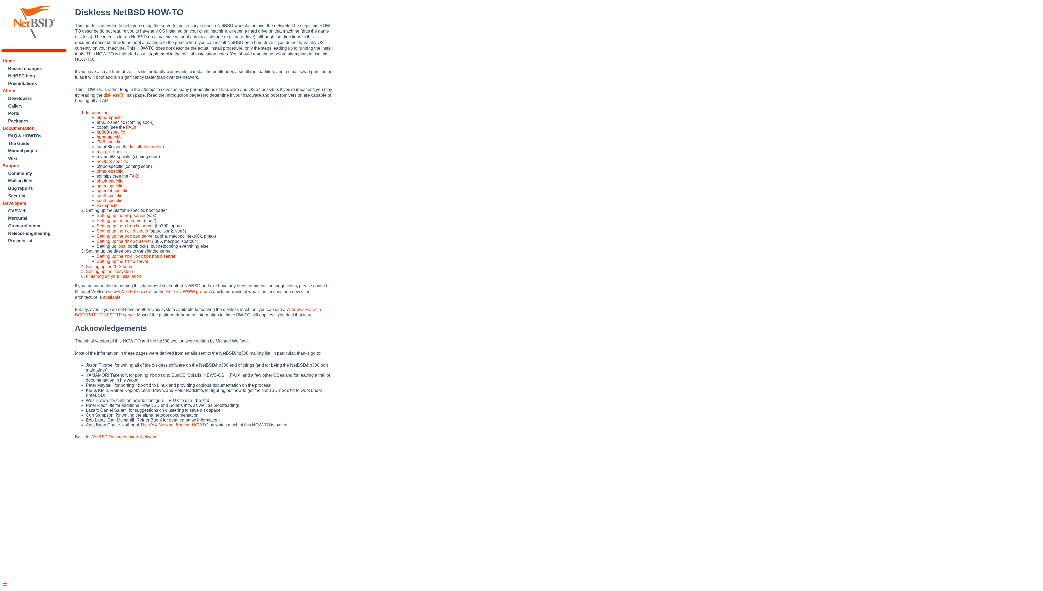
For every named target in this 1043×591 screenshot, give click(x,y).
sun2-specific (109, 195)
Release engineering (29, 233)
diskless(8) (113, 95)
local (122, 246)
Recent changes (25, 68)
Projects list (20, 240)
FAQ (130, 127)
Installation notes (146, 146)
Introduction (97, 112)
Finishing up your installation (113, 276)
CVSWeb (17, 211)
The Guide (18, 143)
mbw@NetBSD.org (130, 291)
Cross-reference (25, 226)
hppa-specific (109, 137)
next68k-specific (112, 161)
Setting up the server (121, 215)
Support (11, 166)
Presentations (22, 83)
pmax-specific (110, 171)
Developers (20, 98)
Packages (18, 121)
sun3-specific (109, 200)
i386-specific (109, 142)
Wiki (12, 158)
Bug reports (20, 188)
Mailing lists (20, 180)
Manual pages (22, 151)
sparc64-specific (112, 190)
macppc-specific (112, 151)
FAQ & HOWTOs (25, 136)
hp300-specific (111, 132)
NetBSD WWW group (186, 291)
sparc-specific (110, 186)
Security (16, 196)
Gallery (15, 106)
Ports (13, 113)
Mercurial (17, 218)
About (9, 91)
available (112, 297)
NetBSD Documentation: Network (124, 437)
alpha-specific (110, 117)
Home (9, 61)
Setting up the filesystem (109, 271)
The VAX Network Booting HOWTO (174, 425)
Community (20, 173)
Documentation (18, 128)
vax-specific (108, 205)
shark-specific (110, 181)
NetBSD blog (21, 76)
